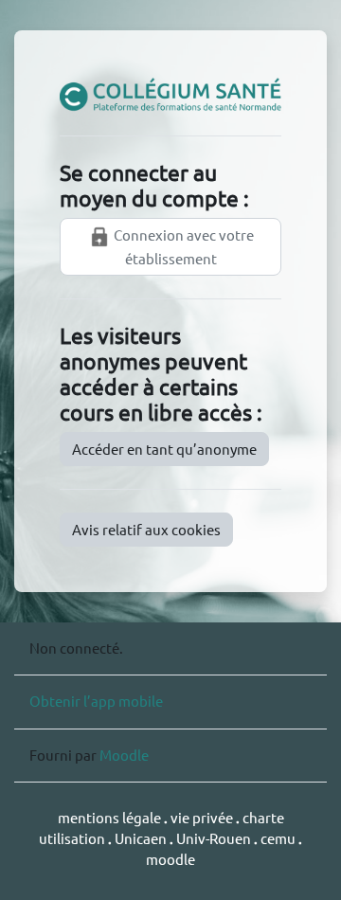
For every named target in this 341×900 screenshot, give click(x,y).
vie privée (201, 817)
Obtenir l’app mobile (96, 701)
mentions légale (111, 817)
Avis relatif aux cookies (146, 529)
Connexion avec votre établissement (182, 246)
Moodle (124, 755)
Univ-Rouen (213, 838)
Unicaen (142, 838)
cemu (279, 838)
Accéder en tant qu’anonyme (164, 449)
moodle (170, 859)
